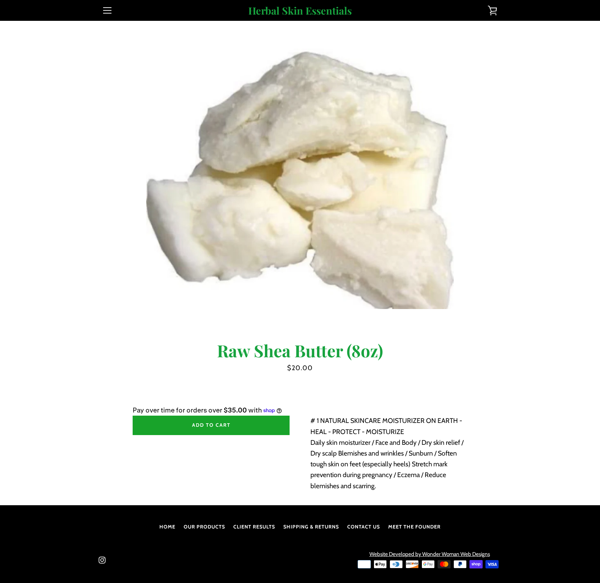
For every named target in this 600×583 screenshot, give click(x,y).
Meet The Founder (414, 527)
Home (167, 527)
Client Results (254, 527)
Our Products (204, 527)
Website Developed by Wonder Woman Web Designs (429, 554)
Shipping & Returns (311, 527)
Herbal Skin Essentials (300, 11)
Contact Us (363, 527)
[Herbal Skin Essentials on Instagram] (102, 559)
